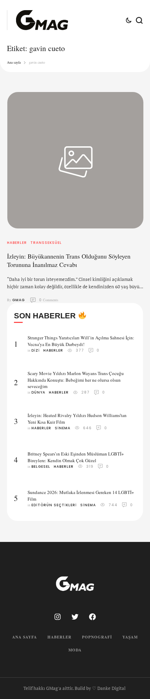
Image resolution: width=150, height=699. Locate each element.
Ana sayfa (14, 62)
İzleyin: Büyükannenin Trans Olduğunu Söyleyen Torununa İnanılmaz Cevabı (68, 260)
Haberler (59, 637)
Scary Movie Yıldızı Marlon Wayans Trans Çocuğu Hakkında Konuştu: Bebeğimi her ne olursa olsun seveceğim (76, 380)
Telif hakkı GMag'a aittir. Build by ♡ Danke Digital (74, 688)
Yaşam (130, 637)
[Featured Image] (75, 160)
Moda (75, 650)
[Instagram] (57, 616)
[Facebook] (92, 616)
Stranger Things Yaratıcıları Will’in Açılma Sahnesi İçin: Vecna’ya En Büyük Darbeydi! (81, 340)
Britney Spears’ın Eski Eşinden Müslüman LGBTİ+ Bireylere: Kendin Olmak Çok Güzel (76, 457)
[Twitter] (75, 616)
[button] (131, 670)
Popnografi (97, 637)
